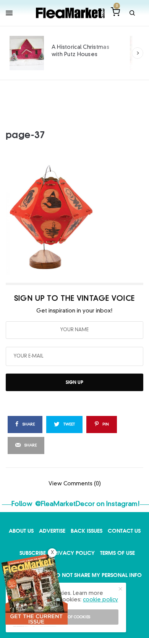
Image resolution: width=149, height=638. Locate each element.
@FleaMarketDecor (65, 504)
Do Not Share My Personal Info (97, 575)
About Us (21, 530)
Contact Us (124, 530)
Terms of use (117, 552)
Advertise (52, 530)
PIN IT (79, 217)
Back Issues (86, 530)
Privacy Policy (73, 552)
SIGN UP (74, 382)
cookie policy (100, 600)
